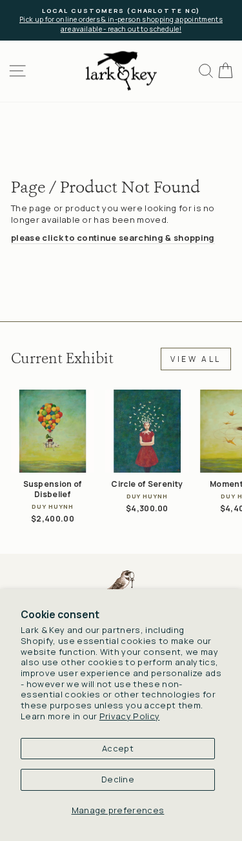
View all (195, 359)
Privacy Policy (129, 716)
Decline (117, 779)
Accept (118, 748)
